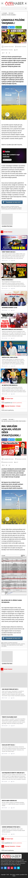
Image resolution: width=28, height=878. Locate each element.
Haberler (20, 207)
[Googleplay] (18, 868)
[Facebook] (2, 868)
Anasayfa (5, 13)
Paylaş (5, 27)
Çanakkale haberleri (14, 206)
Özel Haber (11, 13)
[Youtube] (12, 868)
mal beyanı (3, 645)
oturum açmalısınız (17, 402)
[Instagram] (8, 868)
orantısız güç (4, 208)
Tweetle (12, 27)
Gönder (19, 27)
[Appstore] (15, 868)
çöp (12, 207)
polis (9, 208)
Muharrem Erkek (15, 645)
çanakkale (7, 206)
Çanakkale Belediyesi (12, 642)
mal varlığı (9, 645)
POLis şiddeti (13, 208)
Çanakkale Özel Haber (9, 46)
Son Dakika (19, 208)
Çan (4, 206)
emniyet (15, 207)
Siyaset (21, 645)
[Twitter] (5, 868)
